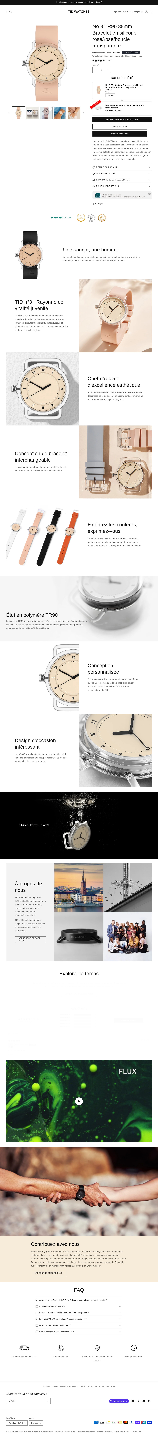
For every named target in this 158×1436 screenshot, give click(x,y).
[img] (14, 1041)
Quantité (95, 65)
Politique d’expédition (122, 1431)
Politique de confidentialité (86, 1431)
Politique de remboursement (65, 1431)
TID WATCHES (17, 1432)
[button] (5, 11)
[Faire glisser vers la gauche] (9, 113)
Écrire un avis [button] (129, 1020)
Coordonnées (136, 1431)
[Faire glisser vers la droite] (83, 113)
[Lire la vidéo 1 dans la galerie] (46, 113)
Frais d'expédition (111, 56)
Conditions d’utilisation (104, 1431)
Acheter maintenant (120, 134)
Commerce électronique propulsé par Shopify (37, 1432)
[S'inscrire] (47, 1401)
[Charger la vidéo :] (79, 1101)
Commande (104, 1387)
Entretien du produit (88, 1387)
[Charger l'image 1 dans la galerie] (18, 113)
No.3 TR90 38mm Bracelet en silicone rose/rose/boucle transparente (124, 86)
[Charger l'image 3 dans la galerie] (60, 113)
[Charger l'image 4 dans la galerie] (74, 113)
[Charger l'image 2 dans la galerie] (32, 113)
